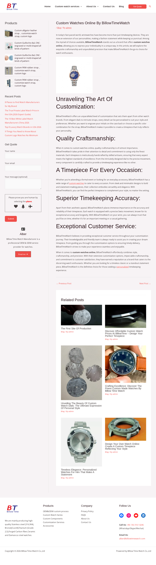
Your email (10, 163)
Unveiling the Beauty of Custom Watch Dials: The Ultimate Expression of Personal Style (81, 405)
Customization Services (53, 522)
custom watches (76, 183)
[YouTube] (136, 515)
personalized (123, 266)
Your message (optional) (16, 177)
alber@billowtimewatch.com (132, 538)
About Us (91, 6)
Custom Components (53, 518)
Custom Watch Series (53, 515)
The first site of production (76, 328)
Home (47, 6)
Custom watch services (67, 6)
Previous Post (63, 283)
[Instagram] (129, 515)
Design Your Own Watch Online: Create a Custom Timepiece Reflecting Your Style (122, 446)
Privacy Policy (87, 511)
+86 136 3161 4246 (135, 524)
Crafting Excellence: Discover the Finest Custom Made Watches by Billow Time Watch (123, 388)
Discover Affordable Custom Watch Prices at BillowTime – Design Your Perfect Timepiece (124, 333)
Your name (10, 151)
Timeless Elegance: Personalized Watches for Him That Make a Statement (79, 472)
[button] (80, 6)
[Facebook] (121, 515)
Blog (121, 6)
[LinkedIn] (143, 515)
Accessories (48, 525)
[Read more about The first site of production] (81, 315)
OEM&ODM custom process (56, 511)
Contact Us (109, 6)
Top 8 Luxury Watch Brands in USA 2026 (23, 127)
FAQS (83, 515)
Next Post (145, 283)
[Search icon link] (150, 6)
